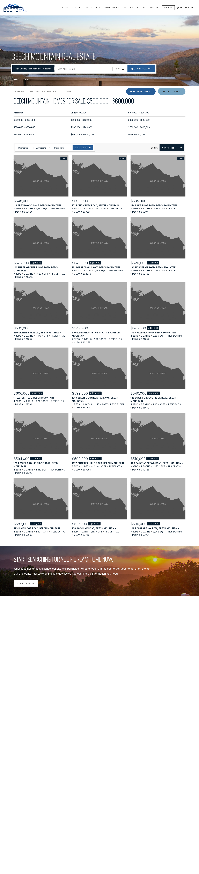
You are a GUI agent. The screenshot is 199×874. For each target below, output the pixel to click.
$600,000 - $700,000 (81, 127)
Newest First (168, 147)
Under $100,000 (79, 112)
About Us (92, 7)
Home (65, 7)
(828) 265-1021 (186, 7)
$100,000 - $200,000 (138, 112)
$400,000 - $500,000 (139, 120)
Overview (19, 91)
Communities (111, 7)
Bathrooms (41, 148)
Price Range (60, 148)
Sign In (168, 7)
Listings (66, 91)
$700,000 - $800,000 (139, 127)
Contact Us (151, 7)
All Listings (18, 112)
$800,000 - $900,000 (24, 134)
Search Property (141, 91)
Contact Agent (172, 91)
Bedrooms (23, 148)
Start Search (26, 583)
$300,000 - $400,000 (81, 120)
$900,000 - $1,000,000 (82, 134)
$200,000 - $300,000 (24, 120)
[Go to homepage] (18, 8)
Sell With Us (132, 7)
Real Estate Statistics (43, 91)
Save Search (83, 147)
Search (77, 7)
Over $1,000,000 (136, 134)
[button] (16, 79)
